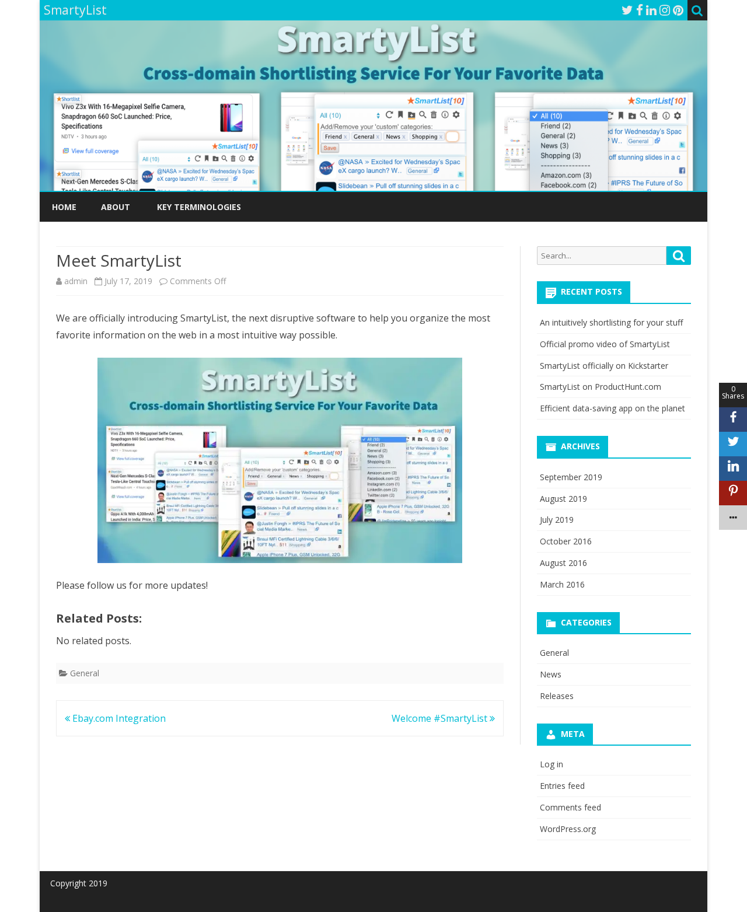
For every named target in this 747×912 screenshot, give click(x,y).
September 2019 (571, 477)
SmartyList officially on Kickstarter (604, 365)
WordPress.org (568, 828)
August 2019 (563, 498)
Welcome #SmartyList (441, 718)
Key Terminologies (199, 206)
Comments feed (570, 807)
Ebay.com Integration (118, 718)
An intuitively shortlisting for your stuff (611, 322)
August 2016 (563, 562)
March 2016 (562, 584)
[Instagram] (664, 10)
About (115, 206)
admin (76, 280)
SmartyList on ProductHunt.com (600, 386)
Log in (551, 764)
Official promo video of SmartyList (605, 344)
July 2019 (557, 519)
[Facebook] (639, 10)
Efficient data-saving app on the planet (612, 408)
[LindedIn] (651, 10)
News (550, 674)
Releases (557, 695)
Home (64, 206)
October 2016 (566, 541)
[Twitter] (627, 10)
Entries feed (562, 785)
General (84, 673)
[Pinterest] (678, 10)
